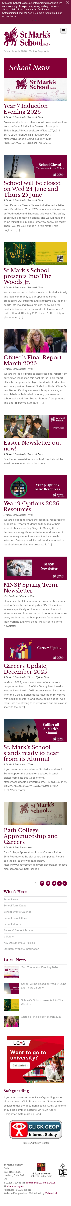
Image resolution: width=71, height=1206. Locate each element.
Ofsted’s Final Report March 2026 (33, 360)
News (40, 117)
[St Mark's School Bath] (27, 43)
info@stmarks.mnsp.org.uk (40, 1182)
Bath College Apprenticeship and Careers (31, 836)
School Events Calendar (18, 911)
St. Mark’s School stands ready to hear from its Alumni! (31, 753)
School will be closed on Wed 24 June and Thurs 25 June (32, 189)
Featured (32, 117)
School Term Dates (15, 905)
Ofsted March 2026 (15, 51)
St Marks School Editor (15, 847)
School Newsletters (15, 917)
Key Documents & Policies (19, 942)
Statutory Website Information (21, 948)
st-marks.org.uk (15, 1186)
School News (11, 899)
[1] (35, 20)
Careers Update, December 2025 (26, 669)
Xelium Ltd (51, 1193)
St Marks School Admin (15, 117)
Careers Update (35, 677)
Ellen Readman (11, 596)
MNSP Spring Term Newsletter (31, 588)
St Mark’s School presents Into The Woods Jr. (27, 276)
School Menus (12, 924)
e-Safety (9, 936)
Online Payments (39, 51)
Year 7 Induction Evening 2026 (26, 109)
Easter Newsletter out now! (32, 446)
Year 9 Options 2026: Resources (32, 506)
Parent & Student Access (18, 930)
